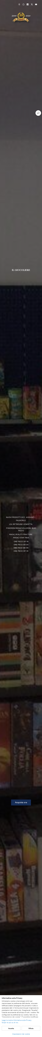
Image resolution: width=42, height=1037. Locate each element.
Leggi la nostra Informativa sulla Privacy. (17, 1020)
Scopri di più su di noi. (10, 1023)
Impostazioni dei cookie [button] (21, 1034)
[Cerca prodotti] (38, 113)
